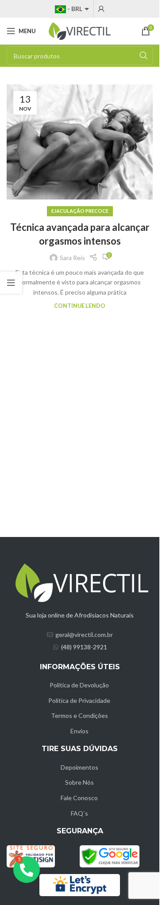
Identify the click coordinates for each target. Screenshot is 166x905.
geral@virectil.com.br (84, 634)
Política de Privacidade (79, 700)
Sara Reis (72, 257)
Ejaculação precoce (79, 211)
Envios (79, 731)
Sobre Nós (79, 782)
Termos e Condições (79, 715)
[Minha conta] (101, 9)
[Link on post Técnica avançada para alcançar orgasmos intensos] (80, 141)
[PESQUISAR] (143, 55)
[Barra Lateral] (11, 283)
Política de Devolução (79, 685)
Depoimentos (79, 767)
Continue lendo (79, 306)
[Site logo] (80, 30)
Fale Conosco (79, 797)
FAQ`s (79, 813)
